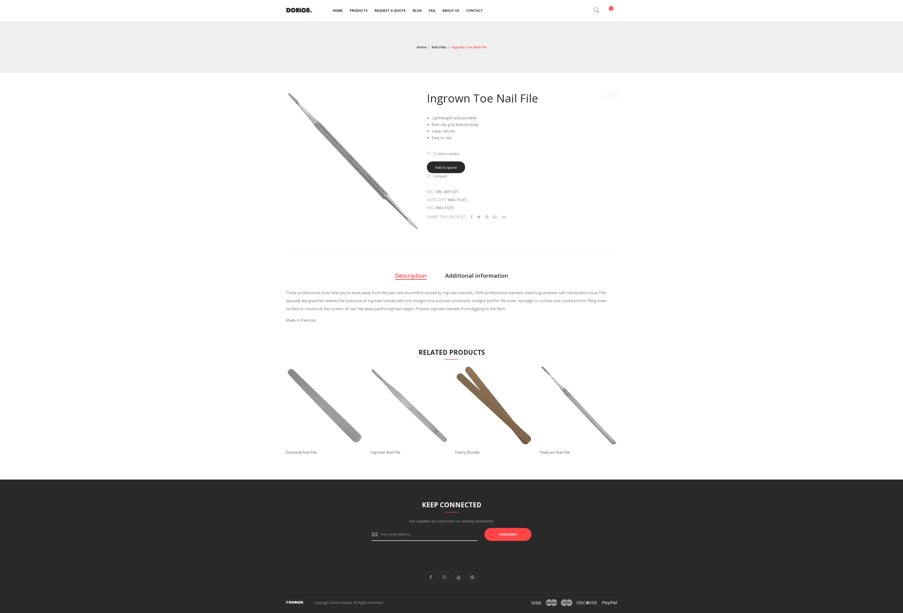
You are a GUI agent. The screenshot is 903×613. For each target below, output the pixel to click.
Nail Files (439, 47)
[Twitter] (479, 217)
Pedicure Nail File (555, 452)
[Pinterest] (486, 217)
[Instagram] (444, 577)
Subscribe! (508, 534)
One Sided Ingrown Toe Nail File (613, 96)
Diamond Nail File (301, 452)
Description (411, 275)
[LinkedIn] (504, 217)
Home (421, 47)
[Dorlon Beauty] (300, 10)
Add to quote (446, 167)
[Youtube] (458, 577)
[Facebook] (472, 217)
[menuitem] (338, 10)
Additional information (476, 275)
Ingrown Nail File (385, 452)
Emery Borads (467, 452)
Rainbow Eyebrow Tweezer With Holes (605, 96)
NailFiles (445, 207)
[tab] (411, 275)
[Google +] (495, 217)
